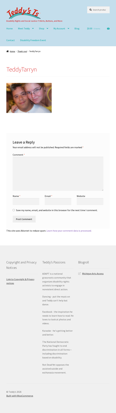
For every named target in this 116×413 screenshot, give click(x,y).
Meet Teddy (24, 28)
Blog (76, 28)
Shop (41, 28)
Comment (19, 154)
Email (48, 196)
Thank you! (22, 51)
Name (16, 196)
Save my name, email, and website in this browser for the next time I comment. (57, 210)
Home (9, 28)
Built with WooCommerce (19, 395)
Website (81, 196)
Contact (10, 40)
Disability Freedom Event (33, 40)
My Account (59, 28)
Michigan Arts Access (93, 273)
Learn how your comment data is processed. (69, 230)
